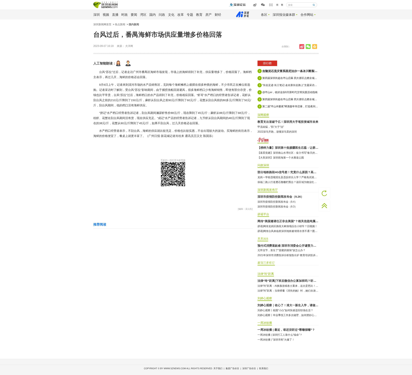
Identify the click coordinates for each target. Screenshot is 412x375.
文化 (171, 14)
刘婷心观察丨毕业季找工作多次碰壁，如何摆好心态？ (288, 315)
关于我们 (217, 368)
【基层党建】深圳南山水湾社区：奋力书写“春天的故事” (288, 152)
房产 (208, 14)
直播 (115, 14)
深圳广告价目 (249, 368)
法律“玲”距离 (266, 273)
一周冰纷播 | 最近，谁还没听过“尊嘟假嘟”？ (286, 329)
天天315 (263, 238)
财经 (218, 14)
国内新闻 (134, 24)
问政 (162, 14)
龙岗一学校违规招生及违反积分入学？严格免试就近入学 (288, 177)
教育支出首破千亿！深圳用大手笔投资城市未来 (288, 121)
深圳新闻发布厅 (268, 189)
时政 (124, 14)
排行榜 (267, 63)
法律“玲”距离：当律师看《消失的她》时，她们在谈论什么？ (288, 290)
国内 (152, 14)
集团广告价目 (232, 368)
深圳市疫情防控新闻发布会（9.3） (277, 206)
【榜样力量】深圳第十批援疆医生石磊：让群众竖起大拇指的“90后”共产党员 (288, 147)
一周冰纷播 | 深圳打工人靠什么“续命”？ (280, 334)
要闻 (134, 14)
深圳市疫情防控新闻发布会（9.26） (281, 196)
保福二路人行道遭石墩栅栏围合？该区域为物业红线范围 (288, 182)
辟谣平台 (263, 214)
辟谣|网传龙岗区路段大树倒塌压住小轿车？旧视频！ (287, 226)
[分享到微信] (309, 46)
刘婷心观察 (265, 298)
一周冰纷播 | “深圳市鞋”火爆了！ (276, 339)
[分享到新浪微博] (302, 46)
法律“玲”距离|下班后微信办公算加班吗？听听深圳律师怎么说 (288, 280)
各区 (264, 14)
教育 (199, 14)
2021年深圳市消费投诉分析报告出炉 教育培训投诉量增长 (288, 255)
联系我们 (263, 368)
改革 (180, 14)
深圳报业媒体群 (284, 14)
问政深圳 (263, 165)
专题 (190, 14)
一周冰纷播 (265, 322)
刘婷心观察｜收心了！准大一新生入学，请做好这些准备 (288, 305)
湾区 (143, 14)
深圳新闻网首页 (102, 24)
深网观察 (263, 114)
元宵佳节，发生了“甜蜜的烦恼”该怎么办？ (281, 250)
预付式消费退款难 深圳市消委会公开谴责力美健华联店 (288, 245)
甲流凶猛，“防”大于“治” (271, 126)
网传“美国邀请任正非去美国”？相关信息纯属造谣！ (288, 221)
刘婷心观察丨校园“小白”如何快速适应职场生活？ (285, 310)
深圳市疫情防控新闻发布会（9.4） (277, 201)
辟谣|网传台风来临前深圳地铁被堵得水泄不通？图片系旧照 (288, 231)
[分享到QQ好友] (315, 46)
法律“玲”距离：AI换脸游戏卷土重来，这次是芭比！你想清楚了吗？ (288, 285)
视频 (106, 14)
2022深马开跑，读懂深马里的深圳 (277, 131)
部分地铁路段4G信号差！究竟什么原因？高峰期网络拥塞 (288, 172)
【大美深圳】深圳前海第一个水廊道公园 (281, 157)
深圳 (96, 14)
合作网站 (306, 14)
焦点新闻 (120, 24)
